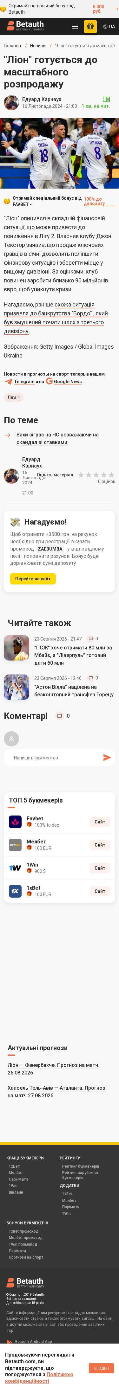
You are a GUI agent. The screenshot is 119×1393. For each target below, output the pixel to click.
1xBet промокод (23, 1231)
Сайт (100, 821)
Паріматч (70, 1207)
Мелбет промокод (26, 1237)
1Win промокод (23, 1244)
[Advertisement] (59, 972)
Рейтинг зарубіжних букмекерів (80, 1175)
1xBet (67, 1194)
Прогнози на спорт (26, 1257)
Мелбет (16, 1173)
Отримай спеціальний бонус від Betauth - (56, 9)
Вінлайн (16, 1192)
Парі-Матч (18, 1179)
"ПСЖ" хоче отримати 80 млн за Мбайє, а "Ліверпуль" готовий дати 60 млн (73, 655)
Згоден (101, 1368)
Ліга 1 (14, 397)
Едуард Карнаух (41, 99)
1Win (13, 1185)
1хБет (14, 1166)
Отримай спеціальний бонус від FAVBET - (59, 201)
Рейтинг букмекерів (80, 1166)
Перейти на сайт (33, 578)
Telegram (24, 381)
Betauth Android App (33, 1341)
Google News (68, 381)
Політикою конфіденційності (39, 1377)
